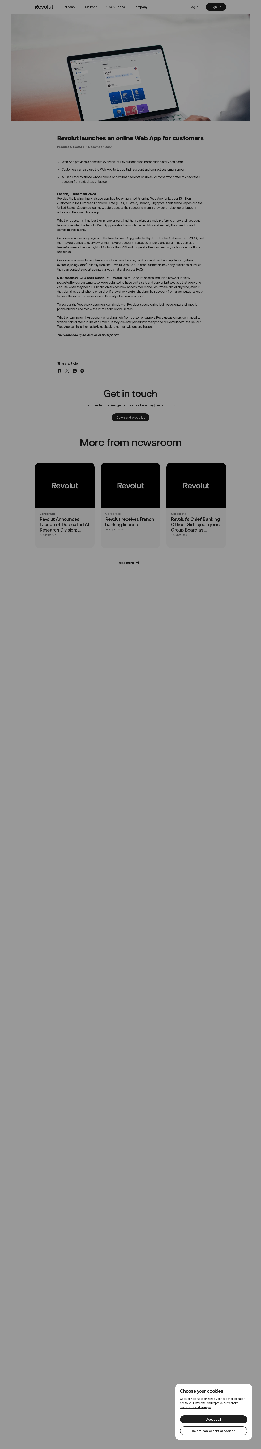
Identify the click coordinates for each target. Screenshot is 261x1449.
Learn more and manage (195, 1407)
